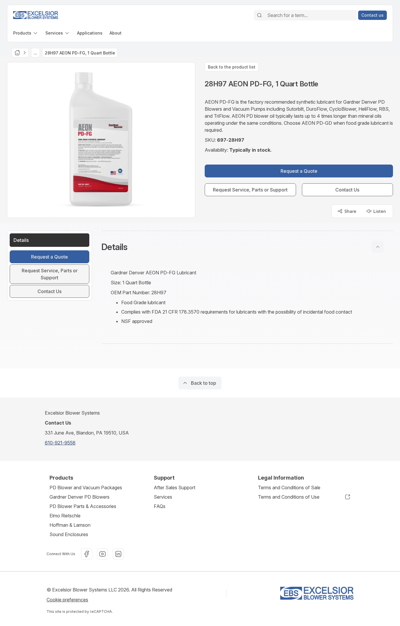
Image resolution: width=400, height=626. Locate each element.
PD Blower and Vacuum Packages (85, 487)
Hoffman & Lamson (69, 525)
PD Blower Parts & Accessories (82, 506)
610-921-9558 (60, 443)
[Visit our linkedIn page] (118, 554)
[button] (247, 247)
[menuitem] (25, 33)
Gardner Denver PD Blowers (79, 497)
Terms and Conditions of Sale (289, 487)
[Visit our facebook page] (86, 554)
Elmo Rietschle (65, 516)
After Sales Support (174, 487)
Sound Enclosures (68, 534)
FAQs (159, 506)
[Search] (259, 15)
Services (163, 497)
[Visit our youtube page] (102, 554)
